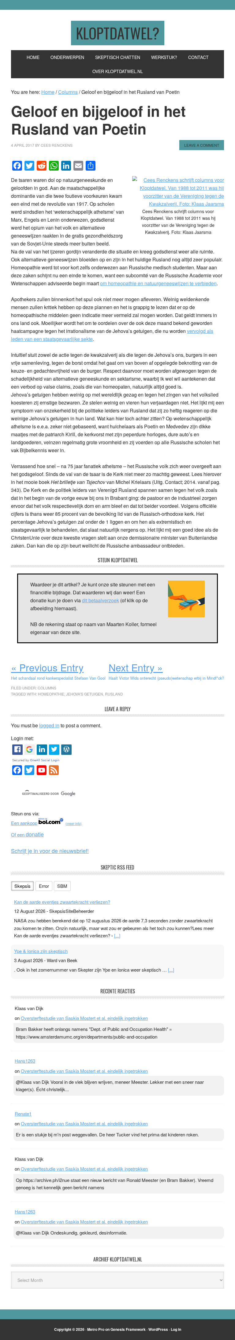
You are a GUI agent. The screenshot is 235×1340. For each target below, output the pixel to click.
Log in (176, 1329)
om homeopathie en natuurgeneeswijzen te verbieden (158, 283)
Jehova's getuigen (84, 693)
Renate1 (23, 1113)
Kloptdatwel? (117, 33)
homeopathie (51, 693)
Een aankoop (24, 823)
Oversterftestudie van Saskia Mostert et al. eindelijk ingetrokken (84, 1018)
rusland (114, 693)
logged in (49, 725)
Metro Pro (95, 1329)
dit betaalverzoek (100, 600)
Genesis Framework (128, 1329)
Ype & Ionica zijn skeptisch (41, 951)
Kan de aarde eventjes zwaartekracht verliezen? (62, 902)
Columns (47, 687)
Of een (27, 834)
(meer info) (73, 823)
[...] (117, 935)
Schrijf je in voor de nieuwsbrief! (50, 851)
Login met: (22, 738)
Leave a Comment (201, 145)
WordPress (158, 1329)
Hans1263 (25, 1061)
